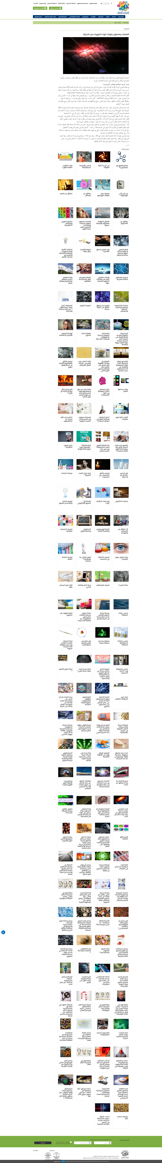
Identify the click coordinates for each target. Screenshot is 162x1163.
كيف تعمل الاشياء (50, 17)
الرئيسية (121, 17)
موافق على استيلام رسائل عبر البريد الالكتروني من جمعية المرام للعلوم (62, 1142)
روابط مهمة (42, 3)
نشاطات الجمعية (71, 3)
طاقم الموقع (93, 3)
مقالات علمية (117, 23)
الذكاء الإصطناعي (74, 17)
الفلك (107, 17)
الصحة (114, 17)
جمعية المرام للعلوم (82, 3)
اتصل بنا (36, 3)
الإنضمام (43, 1143)
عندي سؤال (54, 8)
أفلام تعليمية (39, 8)
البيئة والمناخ (62, 17)
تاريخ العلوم (38, 17)
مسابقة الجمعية (52, 3)
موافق (63, 1161)
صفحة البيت (125, 23)
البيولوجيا (85, 17)
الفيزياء (93, 17)
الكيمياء (100, 17)
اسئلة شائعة (61, 3)
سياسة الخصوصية (57, 1161)
